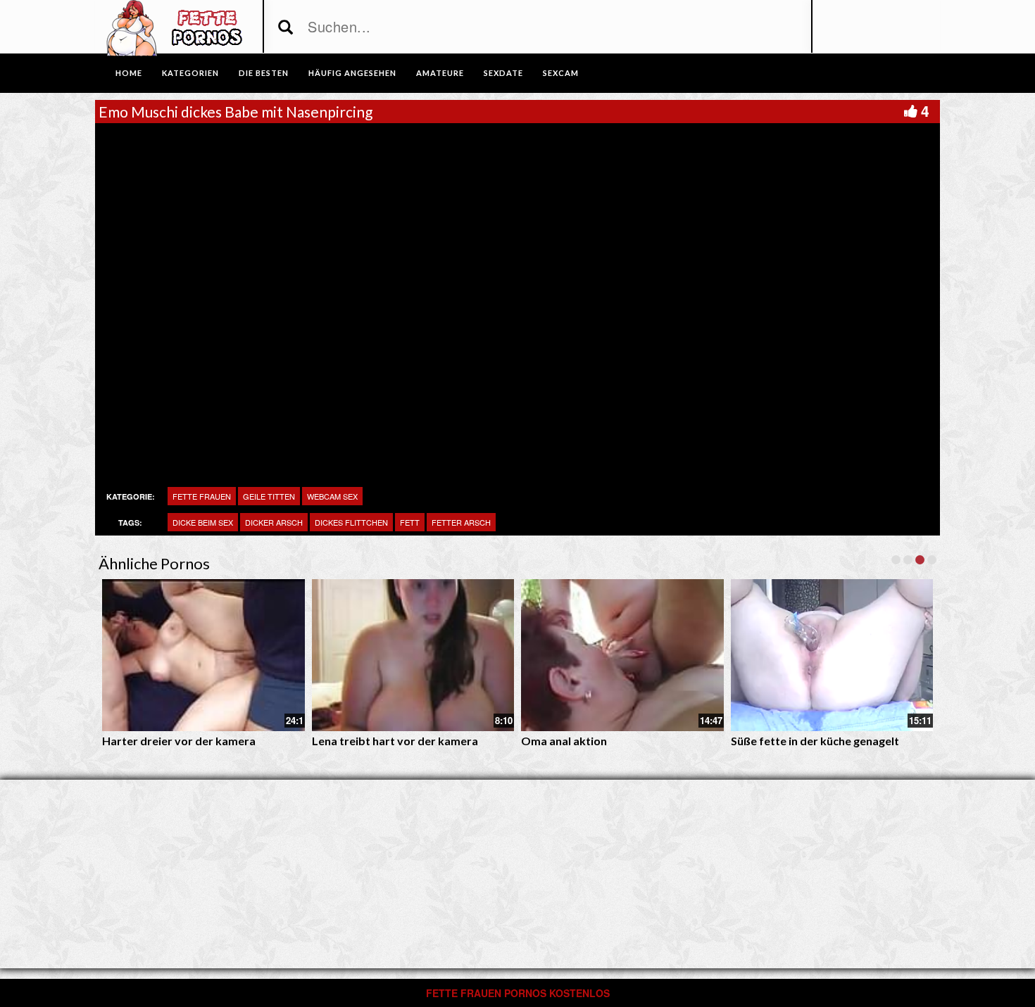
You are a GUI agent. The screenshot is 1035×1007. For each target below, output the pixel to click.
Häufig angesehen (352, 72)
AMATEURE (440, 72)
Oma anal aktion (564, 740)
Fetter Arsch (461, 522)
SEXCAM (561, 72)
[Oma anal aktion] (622, 655)
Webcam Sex (332, 496)
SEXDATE (503, 72)
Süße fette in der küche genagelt (815, 740)
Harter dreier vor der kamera (179, 740)
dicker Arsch (274, 522)
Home (128, 72)
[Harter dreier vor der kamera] (203, 655)
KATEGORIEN (190, 72)
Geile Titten (269, 496)
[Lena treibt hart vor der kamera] (413, 655)
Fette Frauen (201, 496)
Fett (410, 522)
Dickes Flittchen (351, 522)
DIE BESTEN (264, 72)
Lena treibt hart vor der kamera (395, 740)
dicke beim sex (202, 522)
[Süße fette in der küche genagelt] (832, 655)
